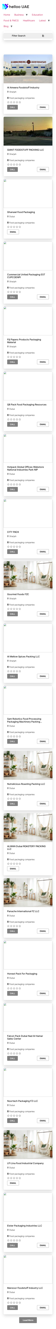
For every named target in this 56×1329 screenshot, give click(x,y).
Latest (42, 20)
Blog (6, 26)
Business (19, 14)
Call (12, 107)
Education (37, 14)
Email (43, 107)
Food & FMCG (11, 20)
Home (7, 14)
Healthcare (29, 20)
